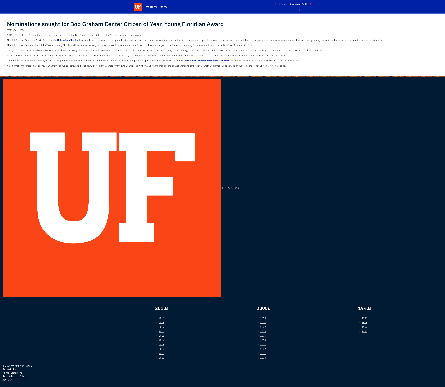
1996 (364, 331)
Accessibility (9, 369)
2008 (263, 322)
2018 (161, 322)
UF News (282, 4)
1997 (364, 326)
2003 (263, 344)
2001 (263, 353)
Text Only (7, 379)
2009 (263, 318)
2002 (263, 348)
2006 (263, 331)
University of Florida (299, 4)
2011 (161, 353)
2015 (161, 335)
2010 (161, 357)
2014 (161, 340)
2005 (263, 335)
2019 (161, 318)
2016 (161, 331)
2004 (263, 340)
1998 (364, 322)
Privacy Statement (12, 372)
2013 (161, 344)
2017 (161, 326)
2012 (161, 348)
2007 (263, 326)
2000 (263, 357)
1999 (364, 318)
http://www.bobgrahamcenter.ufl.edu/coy (207, 60)
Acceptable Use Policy (14, 376)
